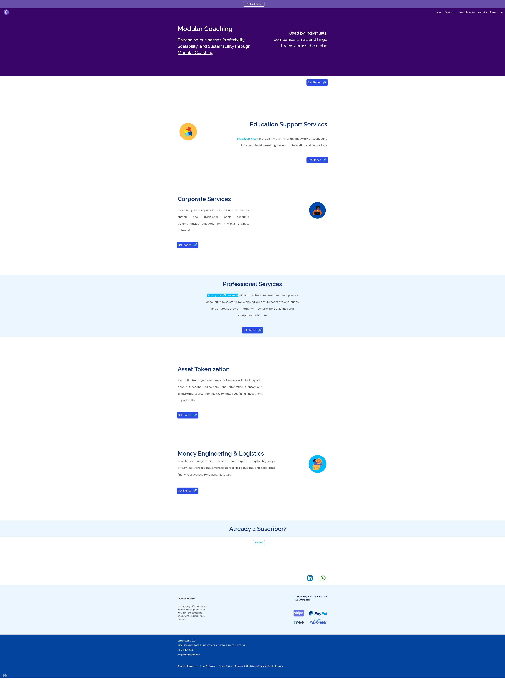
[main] (220, 29)
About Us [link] (482, 12)
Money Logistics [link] (467, 12)
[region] (252, 4)
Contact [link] (493, 12)
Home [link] (439, 12)
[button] (502, 12)
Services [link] (449, 12)
